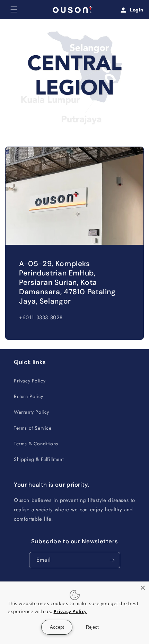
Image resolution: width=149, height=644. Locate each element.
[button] (13, 9)
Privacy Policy (29, 380)
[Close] (142, 587)
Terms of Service (33, 427)
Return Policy (28, 396)
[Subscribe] (112, 560)
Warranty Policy (31, 411)
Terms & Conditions (36, 443)
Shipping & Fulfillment (38, 459)
